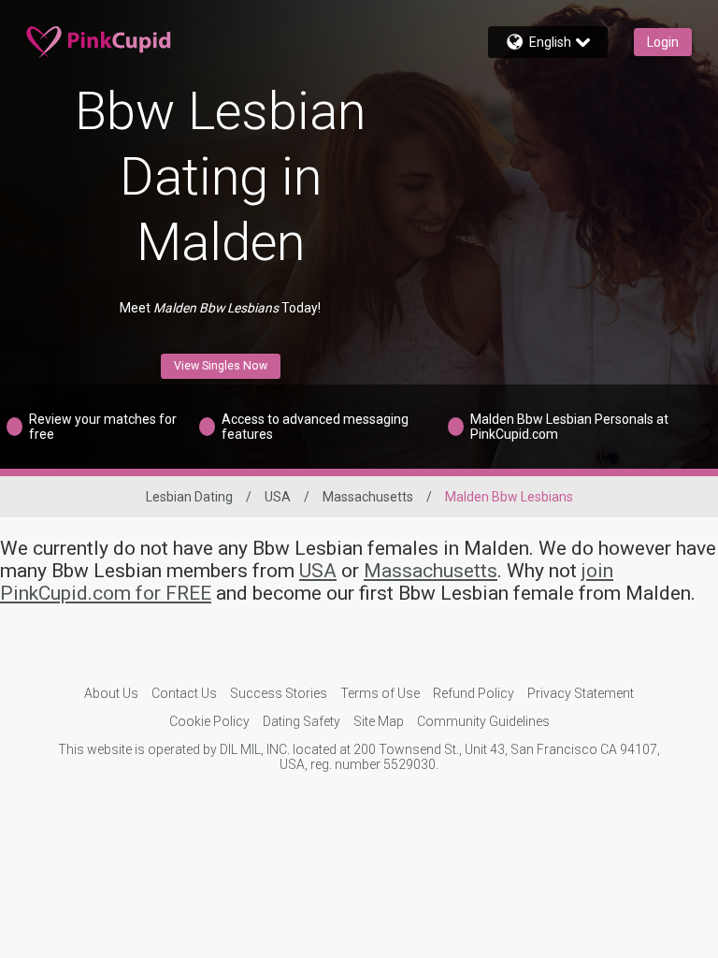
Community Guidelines (483, 721)
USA (278, 496)
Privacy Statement (580, 693)
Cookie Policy (209, 721)
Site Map (378, 721)
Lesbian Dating (189, 496)
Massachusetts (368, 496)
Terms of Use (380, 693)
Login (663, 42)
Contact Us (184, 693)
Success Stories (278, 693)
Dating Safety (301, 721)
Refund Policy (473, 693)
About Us (111, 693)
